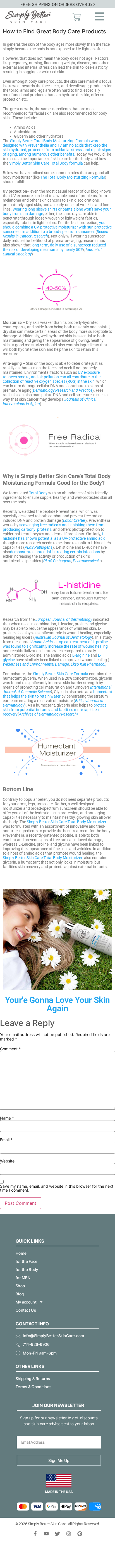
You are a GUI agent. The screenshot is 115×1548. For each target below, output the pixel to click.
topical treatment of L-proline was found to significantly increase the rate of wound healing (55, 644)
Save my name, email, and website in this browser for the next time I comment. (56, 1188)
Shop (20, 1285)
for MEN (23, 1277)
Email (6, 1140)
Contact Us (26, 1310)
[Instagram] (68, 1533)
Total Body (38, 493)
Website (7, 1161)
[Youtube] (46, 1533)
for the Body (27, 1269)
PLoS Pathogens (38, 547)
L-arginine (81, 655)
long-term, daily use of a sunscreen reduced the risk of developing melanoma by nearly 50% (54, 247)
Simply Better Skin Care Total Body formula (46, 163)
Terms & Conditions (33, 1386)
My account (26, 1302)
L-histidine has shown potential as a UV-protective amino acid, (54, 536)
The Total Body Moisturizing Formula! (72, 177)
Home (21, 1253)
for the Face (27, 1261)
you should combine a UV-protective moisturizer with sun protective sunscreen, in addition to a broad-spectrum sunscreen (57, 227)
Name (7, 1118)
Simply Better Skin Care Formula (60, 674)
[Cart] (76, 16)
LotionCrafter (74, 520)
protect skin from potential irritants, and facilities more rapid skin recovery (54, 709)
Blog (20, 1293)
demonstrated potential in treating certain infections (55, 552)
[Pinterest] (79, 1533)
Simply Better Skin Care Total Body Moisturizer (66, 822)
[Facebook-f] (35, 1533)
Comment (10, 1049)
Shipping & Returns (33, 1378)
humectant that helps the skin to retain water (57, 693)
